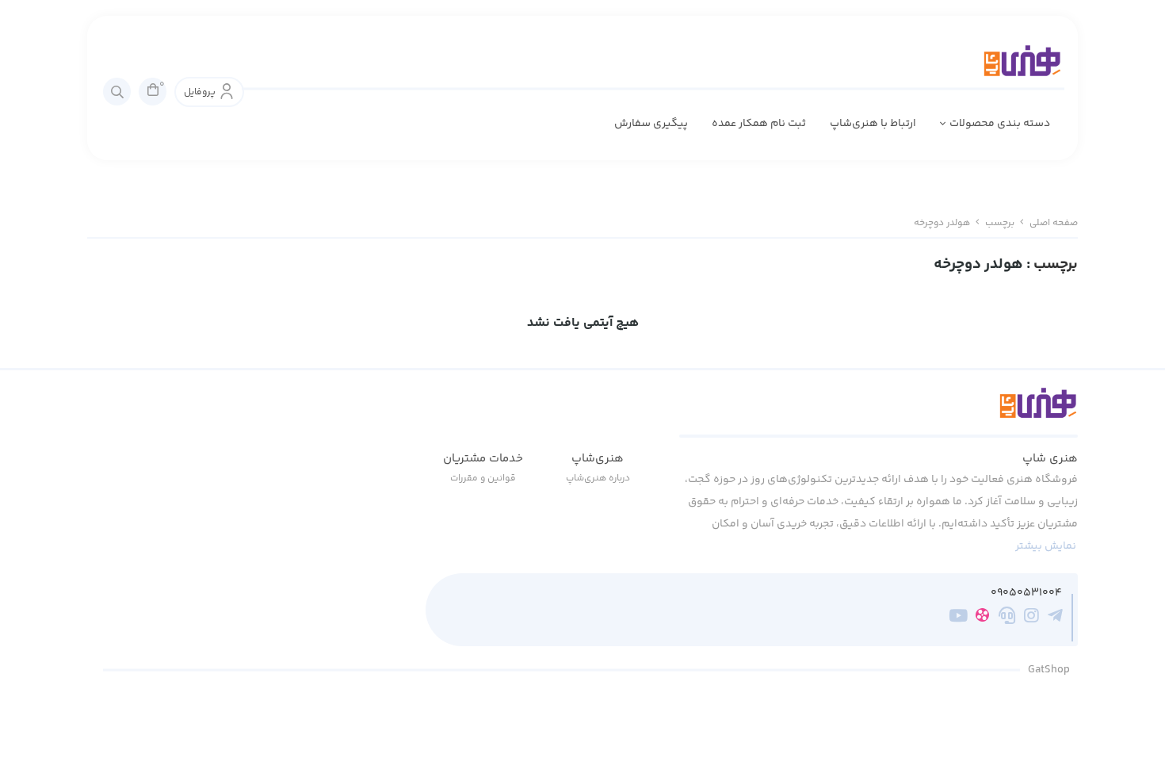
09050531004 (1026, 593)
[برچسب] (878, 412)
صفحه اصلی (1053, 223)
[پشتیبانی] (1007, 618)
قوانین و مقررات (483, 478)
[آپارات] (982, 618)
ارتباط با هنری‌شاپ (873, 123)
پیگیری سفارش (651, 123)
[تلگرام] (1055, 618)
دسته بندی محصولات (999, 123)
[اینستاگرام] (1031, 618)
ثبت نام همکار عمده (759, 123)
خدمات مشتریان (483, 459)
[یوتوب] (958, 618)
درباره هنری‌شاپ (598, 478)
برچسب (999, 223)
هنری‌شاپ (597, 459)
